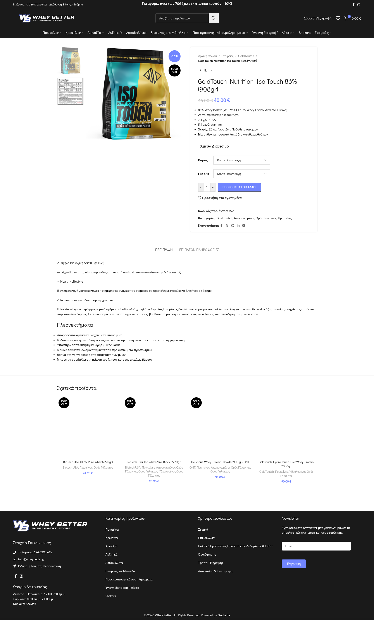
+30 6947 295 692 (36, 4)
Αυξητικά (111, 554)
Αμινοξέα (111, 546)
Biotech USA (70, 467)
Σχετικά (203, 529)
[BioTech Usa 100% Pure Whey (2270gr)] (88, 427)
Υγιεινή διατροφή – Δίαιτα (122, 587)
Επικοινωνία (206, 538)
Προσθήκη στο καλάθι (239, 187)
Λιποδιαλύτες (114, 562)
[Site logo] (45, 18)
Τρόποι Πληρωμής (210, 562)
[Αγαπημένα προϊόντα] (338, 18)
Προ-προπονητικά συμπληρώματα (129, 579)
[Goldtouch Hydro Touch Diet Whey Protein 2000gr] (286, 427)
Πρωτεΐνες (85, 467)
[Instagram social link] (358, 5)
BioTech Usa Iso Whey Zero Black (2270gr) (154, 462)
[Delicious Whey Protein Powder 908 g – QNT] (220, 427)
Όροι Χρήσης (207, 554)
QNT (192, 467)
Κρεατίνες (112, 538)
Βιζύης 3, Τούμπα (73, 4)
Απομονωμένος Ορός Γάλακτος (230, 467)
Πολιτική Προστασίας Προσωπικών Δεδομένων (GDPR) (235, 546)
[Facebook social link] (353, 5)
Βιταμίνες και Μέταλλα (120, 571)
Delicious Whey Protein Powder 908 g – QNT (220, 462)
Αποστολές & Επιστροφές (215, 571)
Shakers (110, 596)
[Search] (214, 18)
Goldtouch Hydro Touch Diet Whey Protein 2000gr (286, 464)
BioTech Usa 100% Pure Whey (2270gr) (88, 462)
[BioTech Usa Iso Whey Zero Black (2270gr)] (154, 427)
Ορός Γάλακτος (103, 467)
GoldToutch (266, 471)
